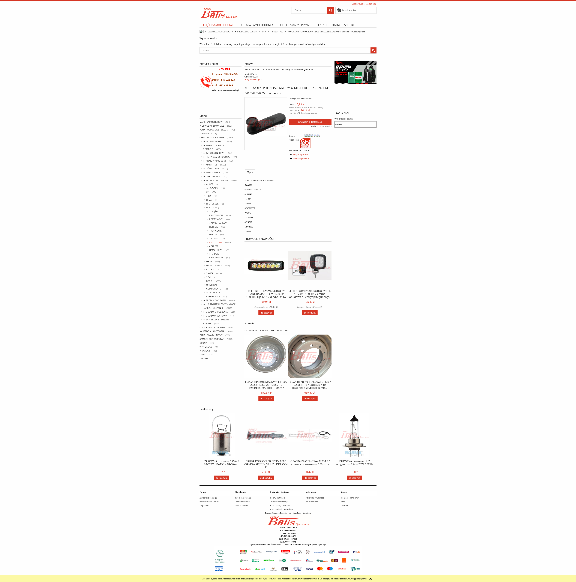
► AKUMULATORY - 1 (213, 141)
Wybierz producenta (343, 119)
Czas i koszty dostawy (280, 505)
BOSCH (209, 281)
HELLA (209, 261)
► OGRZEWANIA (211, 176)
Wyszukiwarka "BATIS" (209, 501)
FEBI (208, 207)
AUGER (209, 184)
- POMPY (213, 238)
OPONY (203, 342)
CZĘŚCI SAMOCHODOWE (212, 137)
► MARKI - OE (210, 164)
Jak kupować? (312, 501)
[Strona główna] (219, 12)
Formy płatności (277, 497)
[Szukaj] (330, 10)
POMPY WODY (216, 219)
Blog (343, 501)
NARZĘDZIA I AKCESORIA (212, 331)
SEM (208, 277)
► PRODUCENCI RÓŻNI (214, 300)
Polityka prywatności (315, 497)
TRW (208, 195)
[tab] (250, 172)
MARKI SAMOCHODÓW (211, 121)
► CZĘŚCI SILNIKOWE (214, 153)
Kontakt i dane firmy (350, 497)
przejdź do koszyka (252, 79)
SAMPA (209, 273)
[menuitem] (218, 25)
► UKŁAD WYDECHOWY (215, 315)
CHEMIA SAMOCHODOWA (212, 327)
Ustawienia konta (242, 501)
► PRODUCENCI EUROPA (215, 180)
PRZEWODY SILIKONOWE (212, 125)
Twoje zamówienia (243, 497)
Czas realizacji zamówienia (281, 509)
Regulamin (204, 505)
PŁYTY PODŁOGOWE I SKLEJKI (214, 129)
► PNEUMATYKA (211, 172)
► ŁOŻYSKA (212, 188)
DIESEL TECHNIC (214, 265)
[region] (221, 106)
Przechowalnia (241, 505)
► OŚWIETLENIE (211, 168)
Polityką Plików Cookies (270, 578)
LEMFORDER (212, 203)
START (203, 354)
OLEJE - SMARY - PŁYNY (211, 335)
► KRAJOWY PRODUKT (214, 160)
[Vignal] (221, 106)
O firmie (344, 505)
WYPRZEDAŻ (206, 346)
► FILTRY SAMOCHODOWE (216, 156)
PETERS (210, 269)
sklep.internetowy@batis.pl (225, 90)
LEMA (209, 199)
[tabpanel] (288, 206)
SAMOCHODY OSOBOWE (212, 339)
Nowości (204, 358)
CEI (207, 192)
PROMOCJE (205, 350)
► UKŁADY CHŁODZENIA (215, 311)
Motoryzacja (206, 133)
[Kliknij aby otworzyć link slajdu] (355, 80)
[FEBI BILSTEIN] (305, 143)
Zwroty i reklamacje (208, 497)
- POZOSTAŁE (215, 242)
